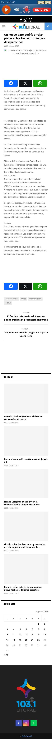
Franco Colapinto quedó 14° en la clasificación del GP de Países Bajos (22, 503)
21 (32, 640)
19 (20, 640)
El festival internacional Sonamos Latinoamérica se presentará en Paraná (26, 318)
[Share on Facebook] (11, 83)
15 (38, 635)
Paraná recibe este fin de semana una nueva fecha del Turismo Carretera (23, 588)
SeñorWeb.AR (27, 736)
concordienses (12, 299)
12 (20, 635)
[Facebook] (19, 723)
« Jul (6, 655)
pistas (8, 303)
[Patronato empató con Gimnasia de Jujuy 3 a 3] (26, 441)
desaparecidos (35, 299)
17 (7, 640)
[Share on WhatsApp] (40, 83)
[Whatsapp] (34, 723)
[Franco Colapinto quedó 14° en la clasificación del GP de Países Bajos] (26, 483)
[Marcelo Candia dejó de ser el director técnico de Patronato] (26, 398)
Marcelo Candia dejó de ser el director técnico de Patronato (23, 418)
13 (26, 635)
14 (32, 635)
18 (13, 640)
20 (26, 640)
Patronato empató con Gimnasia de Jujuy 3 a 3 (25, 460)
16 (45, 635)
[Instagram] (26, 723)
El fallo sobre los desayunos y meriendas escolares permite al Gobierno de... (24, 546)
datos (23, 299)
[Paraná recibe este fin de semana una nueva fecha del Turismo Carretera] (26, 569)
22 (38, 640)
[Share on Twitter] (25, 83)
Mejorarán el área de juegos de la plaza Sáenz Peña (26, 334)
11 (13, 635)
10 (7, 635)
